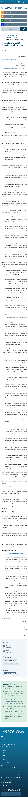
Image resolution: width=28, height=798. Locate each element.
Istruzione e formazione (10, 660)
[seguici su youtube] (12, 2)
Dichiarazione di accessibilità (11, 777)
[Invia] (23, 29)
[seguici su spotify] (18, 2)
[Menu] (25, 8)
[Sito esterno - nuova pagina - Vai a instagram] (11, 790)
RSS (4, 755)
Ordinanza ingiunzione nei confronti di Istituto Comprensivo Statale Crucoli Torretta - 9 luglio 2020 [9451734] (14, 693)
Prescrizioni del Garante (11, 37)
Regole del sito (7, 780)
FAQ (4, 753)
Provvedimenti (12, 35)
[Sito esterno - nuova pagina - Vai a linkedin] (9, 790)
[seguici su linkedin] (8, 2)
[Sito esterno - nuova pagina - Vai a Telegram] (15, 790)
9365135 (8, 647)
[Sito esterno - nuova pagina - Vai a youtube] (13, 790)
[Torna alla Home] (11, 7)
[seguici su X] (16, 2)
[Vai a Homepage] (12, 732)
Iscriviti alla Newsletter (10, 794)
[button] (23, 51)
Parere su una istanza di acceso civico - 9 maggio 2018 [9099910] (15, 707)
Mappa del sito (7, 782)
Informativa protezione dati (11, 775)
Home (5, 35)
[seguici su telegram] (14, 2)
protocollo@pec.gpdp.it (8, 768)
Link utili (5, 785)
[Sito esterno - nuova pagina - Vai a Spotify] (19, 790)
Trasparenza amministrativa (11, 664)
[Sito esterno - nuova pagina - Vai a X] (17, 790)
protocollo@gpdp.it (6, 762)
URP (4, 750)
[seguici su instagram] (10, 2)
